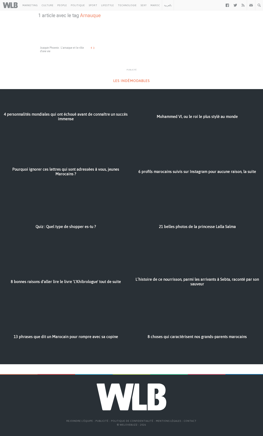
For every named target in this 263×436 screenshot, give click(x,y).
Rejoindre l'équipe (79, 420)
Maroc (155, 5)
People (62, 5)
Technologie (127, 5)
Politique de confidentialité (132, 420)
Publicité (102, 420)
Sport (93, 5)
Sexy (144, 5)
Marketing (30, 5)
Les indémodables (131, 81)
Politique (78, 5)
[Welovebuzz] (10, 5)
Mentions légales (168, 420)
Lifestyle (107, 5)
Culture (48, 5)
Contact (190, 420)
